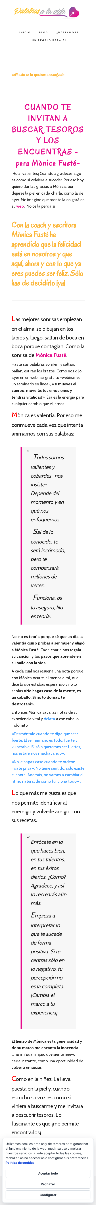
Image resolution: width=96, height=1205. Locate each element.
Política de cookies (20, 1162)
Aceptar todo (48, 1173)
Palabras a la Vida (48, 13)
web (19, 206)
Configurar (48, 1195)
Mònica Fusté (50, 355)
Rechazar (48, 1184)
